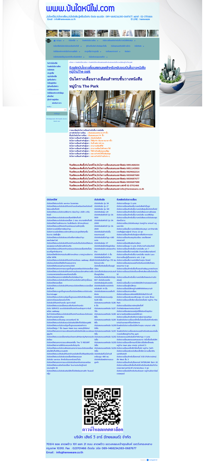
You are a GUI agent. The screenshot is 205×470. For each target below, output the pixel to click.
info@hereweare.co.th (69, 452)
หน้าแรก (71, 62)
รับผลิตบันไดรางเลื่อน (81, 62)
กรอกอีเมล (49, 107)
